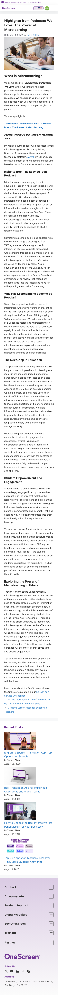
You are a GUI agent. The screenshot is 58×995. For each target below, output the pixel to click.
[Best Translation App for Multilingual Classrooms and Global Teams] (20, 776)
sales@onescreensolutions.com (15, 2)
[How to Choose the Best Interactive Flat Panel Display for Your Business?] (20, 811)
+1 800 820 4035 (35, 2)
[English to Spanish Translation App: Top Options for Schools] (20, 741)
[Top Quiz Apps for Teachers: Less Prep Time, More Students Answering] (20, 846)
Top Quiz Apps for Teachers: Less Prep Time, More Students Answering (27, 860)
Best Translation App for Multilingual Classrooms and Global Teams (25, 789)
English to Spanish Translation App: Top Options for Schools (28, 754)
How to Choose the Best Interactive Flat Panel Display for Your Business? (28, 825)
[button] (29, 887)
